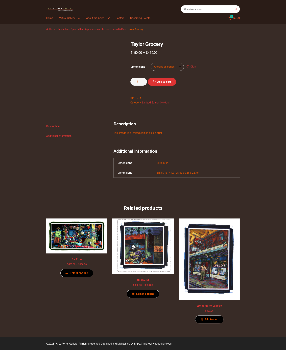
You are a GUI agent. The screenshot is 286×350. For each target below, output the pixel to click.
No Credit (143, 280)
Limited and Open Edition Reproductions (79, 29)
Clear (193, 66)
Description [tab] (53, 126)
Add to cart (164, 81)
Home (49, 18)
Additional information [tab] (59, 135)
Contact (120, 18)
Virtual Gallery (67, 18)
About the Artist (95, 18)
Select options (79, 273)
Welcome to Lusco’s (209, 305)
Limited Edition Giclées (114, 29)
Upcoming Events (140, 18)
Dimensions (137, 66)
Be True (77, 259)
